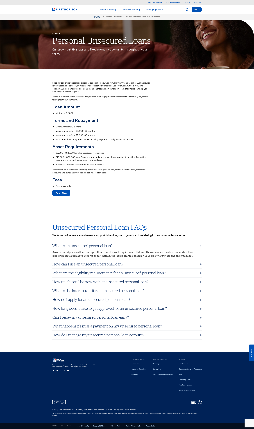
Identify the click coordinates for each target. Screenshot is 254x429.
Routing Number (185, 385)
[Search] (187, 9)
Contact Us (183, 364)
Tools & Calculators (187, 390)
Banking (156, 364)
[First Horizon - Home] (65, 9)
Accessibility (151, 426)
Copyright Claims (99, 426)
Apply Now (61, 192)
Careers (134, 374)
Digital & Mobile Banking (163, 374)
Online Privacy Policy (134, 426)
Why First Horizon (155, 3)
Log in (196, 9)
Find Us (187, 3)
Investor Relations (138, 369)
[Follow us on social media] (53, 370)
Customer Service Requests (190, 369)
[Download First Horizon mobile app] (59, 402)
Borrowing (157, 369)
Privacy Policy (115, 426)
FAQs (181, 374)
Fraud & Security (82, 426)
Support (197, 3)
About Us (135, 364)
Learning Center (173, 3)
